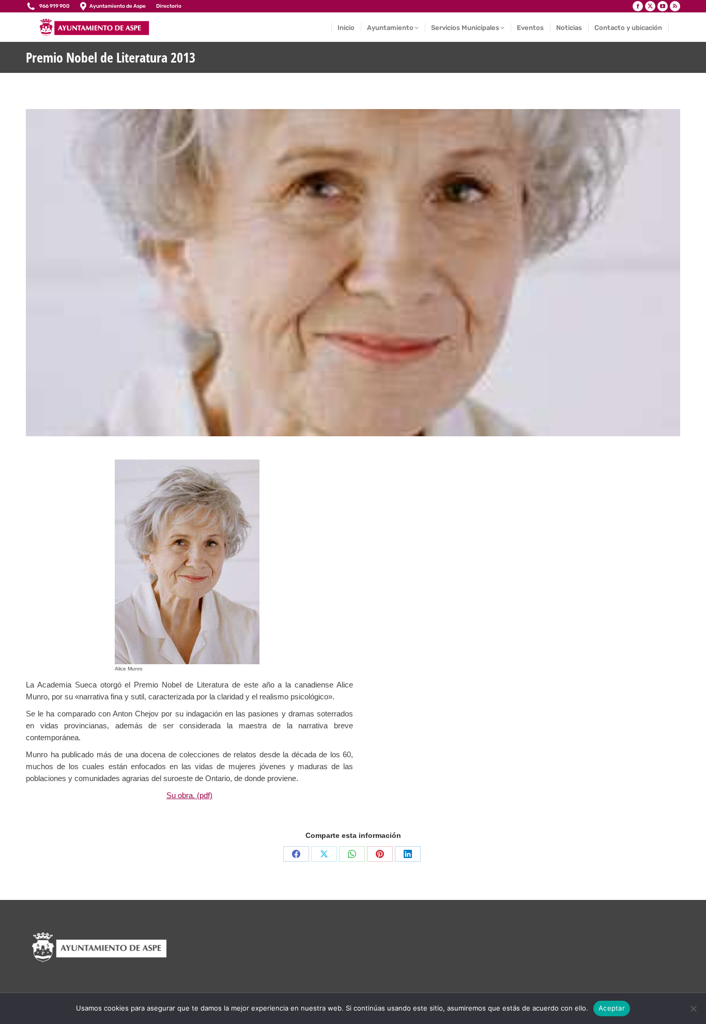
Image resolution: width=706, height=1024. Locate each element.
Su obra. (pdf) (189, 795)
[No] (693, 1008)
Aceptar (611, 1008)
